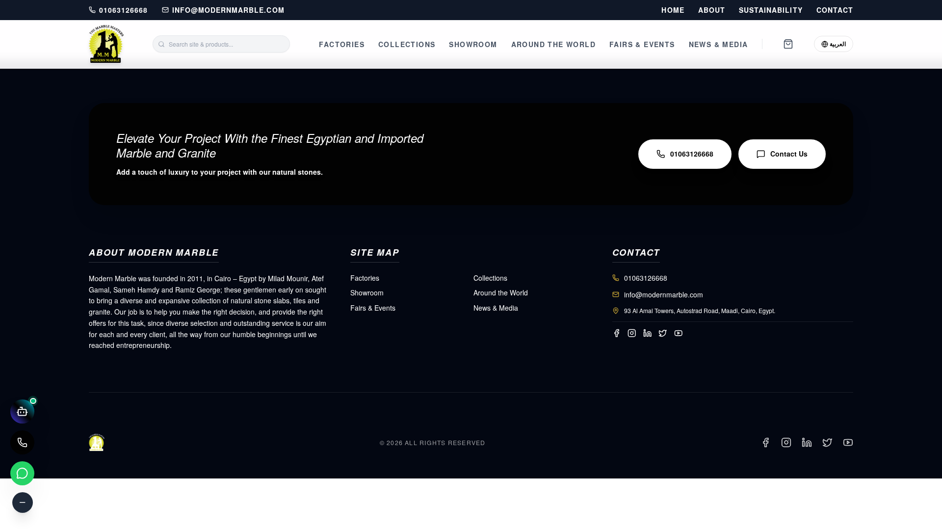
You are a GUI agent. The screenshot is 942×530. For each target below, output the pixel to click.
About (711, 10)
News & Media (718, 44)
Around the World (553, 44)
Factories (342, 44)
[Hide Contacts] (22, 502)
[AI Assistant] (22, 411)
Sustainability (771, 10)
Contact (834, 10)
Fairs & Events (642, 44)
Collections (406, 44)
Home (672, 10)
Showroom (473, 44)
